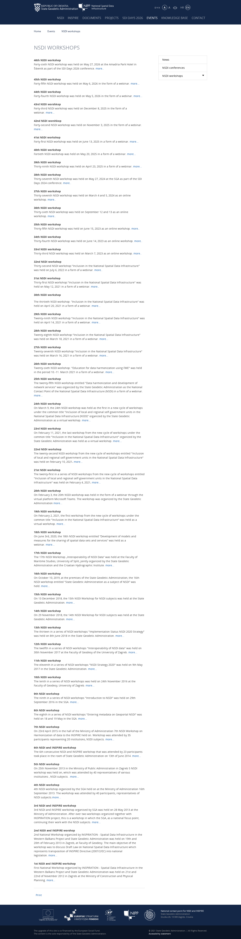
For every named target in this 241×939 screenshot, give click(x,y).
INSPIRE (73, 18)
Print (39, 895)
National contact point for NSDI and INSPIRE (182, 910)
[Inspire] (149, 914)
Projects (112, 18)
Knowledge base (174, 18)
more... (135, 83)
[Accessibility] (175, 7)
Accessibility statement (160, 933)
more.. (100, 68)
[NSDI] (131, 914)
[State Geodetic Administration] (56, 7)
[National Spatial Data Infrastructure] (99, 7)
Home (37, 31)
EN (188, 7)
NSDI (60, 18)
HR (182, 7)
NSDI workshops (71, 31)
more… (51, 880)
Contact (198, 18)
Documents (91, 18)
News (165, 59)
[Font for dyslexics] (157, 7)
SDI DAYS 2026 (132, 18)
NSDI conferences (173, 67)
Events (152, 18)
